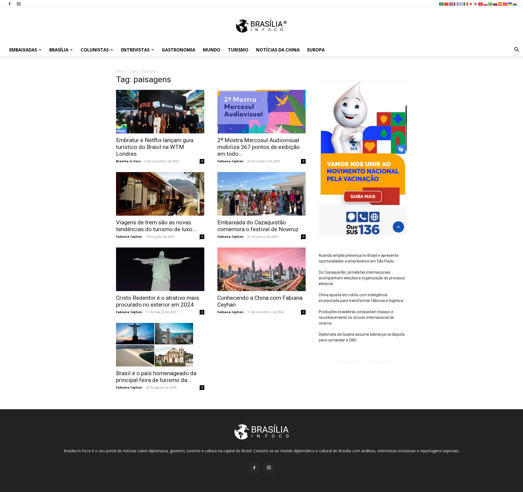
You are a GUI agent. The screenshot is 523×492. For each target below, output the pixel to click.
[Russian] (495, 4)
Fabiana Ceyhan (230, 161)
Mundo (211, 50)
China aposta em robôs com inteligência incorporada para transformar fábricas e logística (361, 298)
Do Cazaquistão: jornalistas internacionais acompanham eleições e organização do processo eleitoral (362, 278)
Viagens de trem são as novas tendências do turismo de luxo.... (157, 226)
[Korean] (475, 4)
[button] (516, 50)
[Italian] (466, 4)
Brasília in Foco (128, 161)
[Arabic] (441, 4)
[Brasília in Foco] (261, 26)
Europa (316, 50)
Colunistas (95, 50)
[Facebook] (9, 4)
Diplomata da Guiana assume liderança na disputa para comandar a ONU (362, 337)
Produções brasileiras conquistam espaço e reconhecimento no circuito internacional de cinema (356, 317)
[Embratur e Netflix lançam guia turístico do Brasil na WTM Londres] (160, 111)
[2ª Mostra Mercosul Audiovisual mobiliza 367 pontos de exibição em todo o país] (261, 111)
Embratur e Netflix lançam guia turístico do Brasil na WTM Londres (154, 147)
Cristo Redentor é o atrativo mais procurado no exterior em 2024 (157, 301)
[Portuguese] (490, 4)
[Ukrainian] (510, 4)
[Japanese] (471, 4)
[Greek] (461, 4)
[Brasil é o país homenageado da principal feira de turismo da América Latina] (160, 344)
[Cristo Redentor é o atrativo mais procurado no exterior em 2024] (160, 269)
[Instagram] (18, 4)
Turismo (238, 50)
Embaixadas (23, 50)
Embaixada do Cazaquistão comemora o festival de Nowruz (258, 226)
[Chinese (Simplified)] (446, 4)
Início (120, 71)
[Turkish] (505, 4)
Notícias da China (278, 50)
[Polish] (485, 4)
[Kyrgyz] (480, 4)
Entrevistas (135, 50)
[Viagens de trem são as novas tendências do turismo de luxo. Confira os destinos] (160, 194)
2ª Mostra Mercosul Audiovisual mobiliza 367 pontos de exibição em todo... (258, 147)
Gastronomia (178, 50)
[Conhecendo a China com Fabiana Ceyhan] (261, 269)
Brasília (58, 50)
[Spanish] (500, 4)
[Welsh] (515, 4)
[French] (456, 4)
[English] (451, 4)
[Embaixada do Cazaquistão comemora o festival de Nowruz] (261, 194)
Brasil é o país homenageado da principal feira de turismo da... (156, 376)
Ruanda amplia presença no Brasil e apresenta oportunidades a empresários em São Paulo (359, 258)
